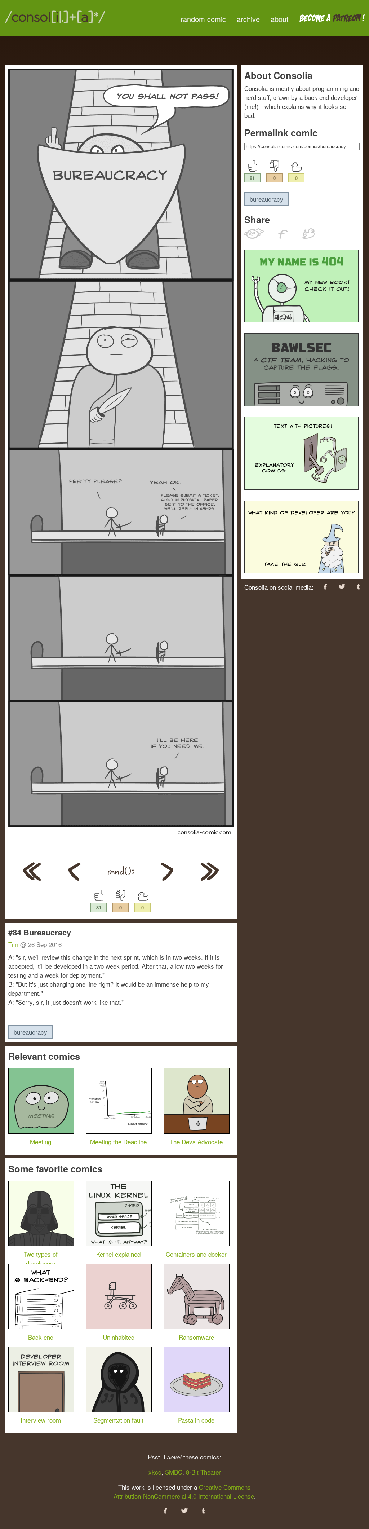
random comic (203, 19)
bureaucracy (30, 1031)
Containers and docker (196, 1254)
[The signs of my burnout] (209, 877)
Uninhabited (118, 1336)
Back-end (40, 1336)
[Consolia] (55, 22)
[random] (121, 877)
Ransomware (196, 1336)
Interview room (41, 1419)
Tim (13, 944)
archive (248, 19)
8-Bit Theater (203, 1471)
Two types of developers (41, 1259)
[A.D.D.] (74, 877)
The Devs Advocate (196, 1141)
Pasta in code (196, 1419)
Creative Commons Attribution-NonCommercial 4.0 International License (184, 1491)
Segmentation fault (118, 1419)
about (280, 19)
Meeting (40, 1141)
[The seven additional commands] (167, 877)
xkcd (154, 1471)
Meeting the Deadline (118, 1141)
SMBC (173, 1471)
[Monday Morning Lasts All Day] (32, 877)
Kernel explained (118, 1254)
